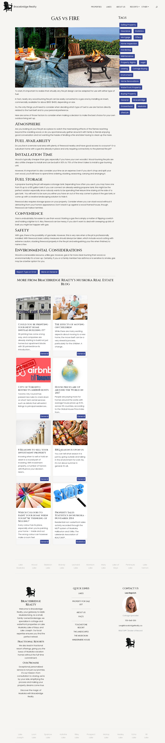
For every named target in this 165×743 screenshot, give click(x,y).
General (44, 353)
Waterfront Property (131, 87)
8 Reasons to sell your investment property (33, 451)
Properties (96, 6)
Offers (138, 37)
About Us (120, 6)
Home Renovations (130, 81)
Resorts (134, 6)
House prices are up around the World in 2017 (69, 390)
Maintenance (127, 56)
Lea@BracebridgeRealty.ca (130, 625)
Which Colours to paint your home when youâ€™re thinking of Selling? (33, 517)
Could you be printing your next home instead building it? (33, 327)
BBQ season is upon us (69, 449)
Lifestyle (125, 112)
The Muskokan (81, 635)
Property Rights (128, 62)
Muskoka (142, 106)
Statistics (80, 541)
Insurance (125, 31)
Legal (142, 62)
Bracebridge (139, 100)
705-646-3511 (130, 620)
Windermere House (81, 639)
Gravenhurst (127, 106)
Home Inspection (129, 43)
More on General (49, 272)
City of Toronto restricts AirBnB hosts (33, 388)
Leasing (124, 68)
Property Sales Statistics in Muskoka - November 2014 (70, 515)
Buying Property (128, 93)
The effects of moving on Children (69, 326)
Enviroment (126, 75)
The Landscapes (81, 631)
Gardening (126, 49)
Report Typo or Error (26, 272)
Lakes (108, 6)
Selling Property (128, 24)
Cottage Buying (140, 68)
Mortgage (125, 37)
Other (144, 6)
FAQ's (81, 616)
